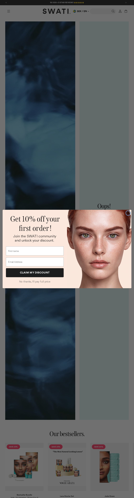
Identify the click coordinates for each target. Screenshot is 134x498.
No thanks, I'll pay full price (34, 281)
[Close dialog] (128, 213)
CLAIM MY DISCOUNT (35, 272)
